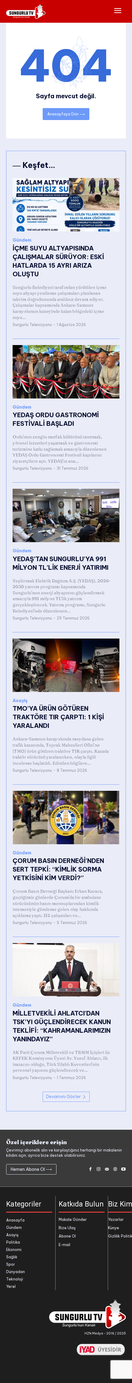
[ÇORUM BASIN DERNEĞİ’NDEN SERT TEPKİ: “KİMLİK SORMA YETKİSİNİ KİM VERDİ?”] (66, 817)
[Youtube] (123, 1169)
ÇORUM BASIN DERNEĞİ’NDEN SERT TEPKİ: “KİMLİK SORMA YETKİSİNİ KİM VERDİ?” (58, 869)
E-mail (64, 1244)
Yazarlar (116, 1219)
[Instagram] (98, 1169)
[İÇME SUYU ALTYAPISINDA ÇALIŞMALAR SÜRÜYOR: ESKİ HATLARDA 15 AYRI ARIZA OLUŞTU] (66, 204)
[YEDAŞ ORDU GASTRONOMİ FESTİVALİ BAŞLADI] (66, 371)
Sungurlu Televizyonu (32, 324)
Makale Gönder (73, 1219)
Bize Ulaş (67, 1228)
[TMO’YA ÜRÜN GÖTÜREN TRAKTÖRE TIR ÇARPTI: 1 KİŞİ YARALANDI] (66, 665)
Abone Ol (67, 1236)
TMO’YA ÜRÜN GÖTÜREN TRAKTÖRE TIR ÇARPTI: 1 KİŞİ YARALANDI (58, 717)
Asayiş (20, 700)
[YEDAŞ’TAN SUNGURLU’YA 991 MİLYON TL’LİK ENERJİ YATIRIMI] (66, 515)
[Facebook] (90, 1169)
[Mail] (107, 1169)
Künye (113, 1228)
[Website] (115, 1169)
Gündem (22, 240)
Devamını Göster (63, 1096)
